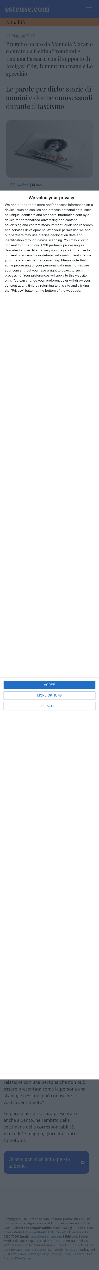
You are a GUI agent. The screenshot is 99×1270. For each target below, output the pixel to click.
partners (30, 204)
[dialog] (49, 635)
